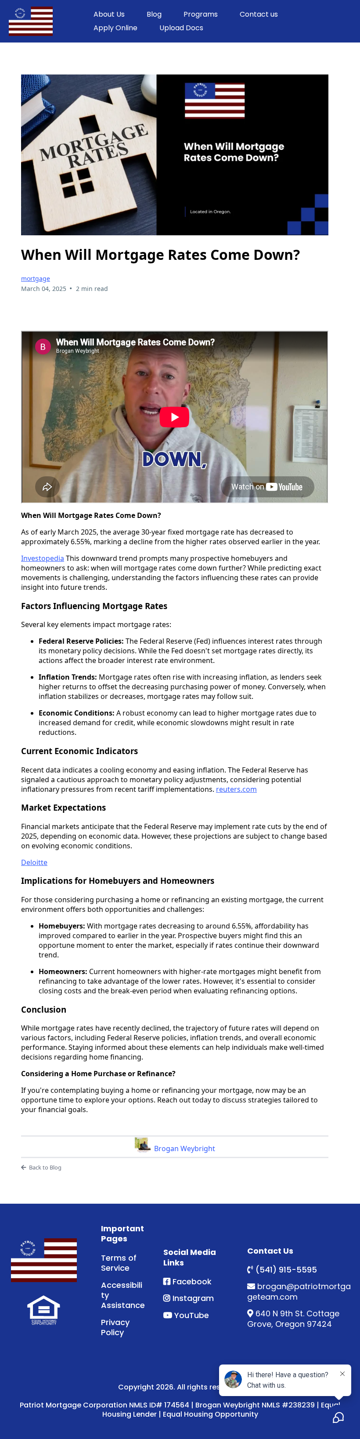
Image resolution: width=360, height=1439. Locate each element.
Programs (201, 14)
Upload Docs (181, 28)
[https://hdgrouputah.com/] (44, 1260)
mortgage (35, 278)
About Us (109, 14)
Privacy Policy (115, 1327)
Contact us (259, 14)
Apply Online (115, 28)
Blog (154, 14)
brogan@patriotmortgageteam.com (299, 1291)
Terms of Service (119, 1262)
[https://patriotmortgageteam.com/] (31, 21)
